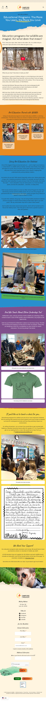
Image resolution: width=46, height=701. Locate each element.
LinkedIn (23, 619)
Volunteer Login (39, 692)
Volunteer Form (29, 558)
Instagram (23, 615)
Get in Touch (27, 678)
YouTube (23, 617)
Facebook (23, 613)
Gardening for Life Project (19, 193)
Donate (17, 678)
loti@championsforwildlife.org (23, 432)
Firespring (21, 692)
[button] (2, 7)
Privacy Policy (25, 692)
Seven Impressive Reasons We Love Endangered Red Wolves (22, 99)
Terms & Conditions (32, 692)
